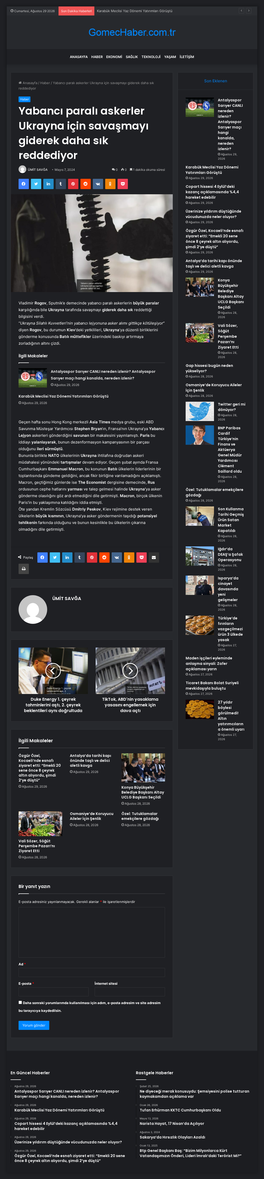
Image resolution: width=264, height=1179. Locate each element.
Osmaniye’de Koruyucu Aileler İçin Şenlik (91, 816)
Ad (22, 964)
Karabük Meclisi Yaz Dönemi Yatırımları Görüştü (64, 396)
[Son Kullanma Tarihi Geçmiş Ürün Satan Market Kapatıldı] (200, 516)
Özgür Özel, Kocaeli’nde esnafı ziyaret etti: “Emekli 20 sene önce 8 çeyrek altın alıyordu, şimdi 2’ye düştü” (40, 768)
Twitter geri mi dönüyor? (231, 407)
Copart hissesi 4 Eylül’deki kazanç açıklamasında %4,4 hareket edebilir (212, 192)
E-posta (26, 983)
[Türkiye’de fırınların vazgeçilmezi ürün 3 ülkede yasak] (200, 625)
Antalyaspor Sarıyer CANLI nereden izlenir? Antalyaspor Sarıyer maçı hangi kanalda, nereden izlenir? (230, 124)
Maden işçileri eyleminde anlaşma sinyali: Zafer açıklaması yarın (209, 664)
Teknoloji (151, 57)
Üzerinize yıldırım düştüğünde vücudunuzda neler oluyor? (213, 214)
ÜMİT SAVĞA (38, 170)
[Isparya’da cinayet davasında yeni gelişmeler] (200, 585)
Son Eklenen (215, 80)
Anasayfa (79, 57)
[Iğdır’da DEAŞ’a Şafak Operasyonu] (200, 556)
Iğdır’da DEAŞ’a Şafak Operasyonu (230, 554)
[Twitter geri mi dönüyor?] (200, 411)
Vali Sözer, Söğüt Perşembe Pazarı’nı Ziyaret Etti (37, 845)
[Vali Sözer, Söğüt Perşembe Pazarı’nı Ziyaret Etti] (40, 823)
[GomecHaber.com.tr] (132, 32)
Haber (97, 57)
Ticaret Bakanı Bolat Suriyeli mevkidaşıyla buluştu (212, 685)
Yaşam (170, 57)
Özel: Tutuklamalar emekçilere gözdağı (140, 816)
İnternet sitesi (106, 983)
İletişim (187, 57)
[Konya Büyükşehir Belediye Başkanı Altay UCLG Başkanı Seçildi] (143, 767)
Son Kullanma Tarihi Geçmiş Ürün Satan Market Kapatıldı (231, 519)
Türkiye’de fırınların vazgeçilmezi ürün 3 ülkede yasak (230, 629)
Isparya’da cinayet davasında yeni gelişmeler (228, 589)
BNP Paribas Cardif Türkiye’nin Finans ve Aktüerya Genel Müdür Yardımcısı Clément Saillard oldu (230, 449)
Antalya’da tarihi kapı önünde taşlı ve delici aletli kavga (90, 760)
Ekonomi (114, 57)
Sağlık (132, 57)
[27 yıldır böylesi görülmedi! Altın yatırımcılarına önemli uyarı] (200, 709)
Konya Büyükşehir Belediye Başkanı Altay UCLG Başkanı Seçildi (142, 792)
